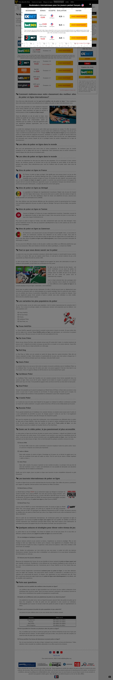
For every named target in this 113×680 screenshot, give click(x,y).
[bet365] (30, 25)
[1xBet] (30, 16)
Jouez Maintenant (78, 16)
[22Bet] (30, 38)
